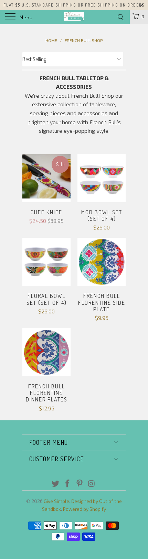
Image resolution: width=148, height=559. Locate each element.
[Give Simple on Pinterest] (80, 483)
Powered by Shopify (84, 509)
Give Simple (56, 501)
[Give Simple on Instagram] (91, 483)
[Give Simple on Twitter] (56, 483)
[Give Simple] (74, 17)
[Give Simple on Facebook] (68, 483)
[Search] (120, 16)
